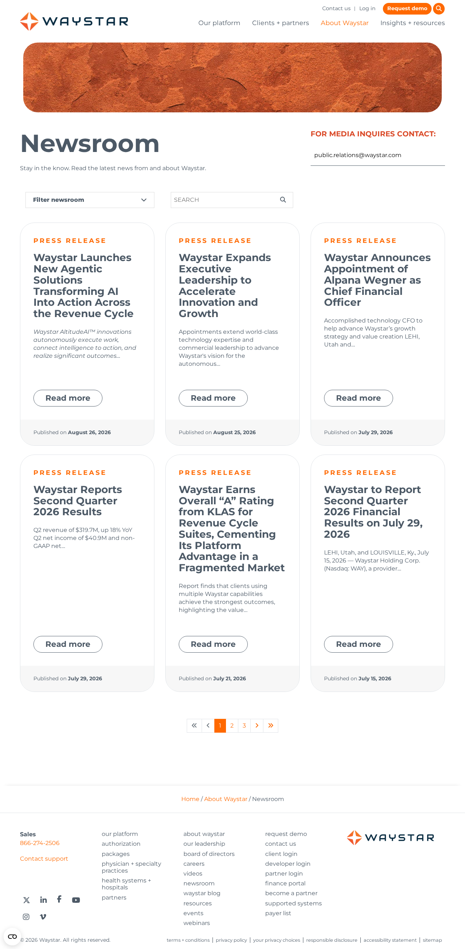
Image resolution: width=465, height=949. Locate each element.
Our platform (219, 23)
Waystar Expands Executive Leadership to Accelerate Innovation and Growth (225, 285)
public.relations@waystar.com (357, 155)
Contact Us (280, 843)
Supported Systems (293, 903)
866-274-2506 (40, 843)
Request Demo (286, 833)
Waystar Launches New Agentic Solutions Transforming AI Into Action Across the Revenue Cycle (83, 285)
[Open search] (439, 9)
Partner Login (284, 873)
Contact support (44, 858)
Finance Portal (285, 883)
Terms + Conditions (188, 940)
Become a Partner (291, 893)
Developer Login (288, 863)
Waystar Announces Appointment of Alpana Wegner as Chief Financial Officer (377, 279)
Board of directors (209, 853)
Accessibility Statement (390, 940)
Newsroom (199, 883)
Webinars (196, 923)
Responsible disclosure (331, 940)
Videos (192, 873)
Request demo (407, 8)
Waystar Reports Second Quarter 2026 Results (77, 500)
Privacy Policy (231, 940)
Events (193, 913)
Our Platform (120, 833)
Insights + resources (412, 23)
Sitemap (432, 940)
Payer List (278, 913)
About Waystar (345, 23)
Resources (197, 903)
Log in (367, 8)
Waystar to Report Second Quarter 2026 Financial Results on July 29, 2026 (373, 511)
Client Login (281, 853)
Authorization (121, 843)
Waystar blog (202, 893)
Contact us (336, 8)
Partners (114, 897)
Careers (194, 863)
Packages (116, 853)
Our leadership (204, 843)
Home (190, 799)
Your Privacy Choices (276, 940)
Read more (67, 398)
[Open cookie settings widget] (12, 936)
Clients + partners (280, 23)
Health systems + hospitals (126, 884)
